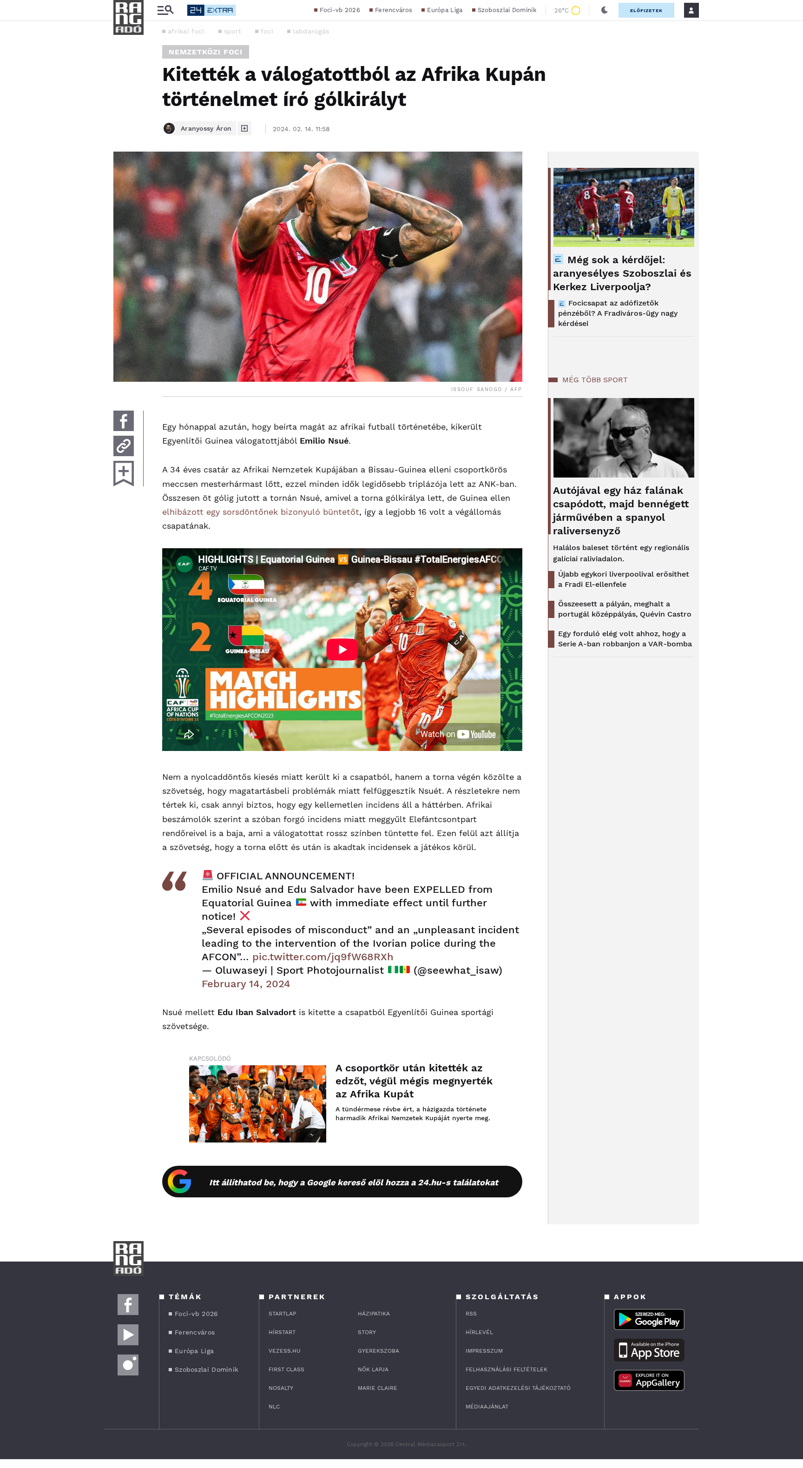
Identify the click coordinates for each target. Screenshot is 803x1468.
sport (233, 31)
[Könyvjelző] (123, 473)
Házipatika (374, 1313)
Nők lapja (373, 1369)
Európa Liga (444, 10)
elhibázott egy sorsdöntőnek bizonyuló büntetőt (260, 512)
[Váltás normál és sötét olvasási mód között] (604, 10)
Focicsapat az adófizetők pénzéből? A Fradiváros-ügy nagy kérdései (618, 313)
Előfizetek (646, 10)
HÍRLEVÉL (479, 1332)
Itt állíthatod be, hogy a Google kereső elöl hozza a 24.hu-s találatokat (353, 1182)
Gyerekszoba (378, 1351)
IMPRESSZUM (484, 1351)
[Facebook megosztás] (123, 421)
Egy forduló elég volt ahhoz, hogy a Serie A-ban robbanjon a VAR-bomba (625, 638)
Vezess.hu (285, 1351)
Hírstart (282, 1332)
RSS (471, 1313)
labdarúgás (311, 31)
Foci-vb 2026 (340, 10)
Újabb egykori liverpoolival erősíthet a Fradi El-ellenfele (623, 579)
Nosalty (281, 1388)
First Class (286, 1369)
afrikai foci (186, 31)
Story (367, 1332)
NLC (274, 1406)
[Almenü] (165, 10)
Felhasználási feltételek (506, 1369)
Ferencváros (393, 10)
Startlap (282, 1313)
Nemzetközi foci (206, 51)
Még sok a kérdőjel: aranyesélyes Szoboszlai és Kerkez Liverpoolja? (622, 273)
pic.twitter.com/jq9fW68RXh (323, 957)
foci (267, 31)
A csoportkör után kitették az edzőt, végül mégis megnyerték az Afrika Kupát (414, 1081)
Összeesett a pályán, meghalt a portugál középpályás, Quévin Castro (624, 608)
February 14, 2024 (246, 984)
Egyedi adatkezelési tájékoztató (518, 1388)
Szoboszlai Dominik (507, 10)
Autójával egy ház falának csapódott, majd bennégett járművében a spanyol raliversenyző (621, 511)
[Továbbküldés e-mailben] (123, 446)
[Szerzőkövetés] (244, 128)
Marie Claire (377, 1388)
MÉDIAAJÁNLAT (487, 1406)
